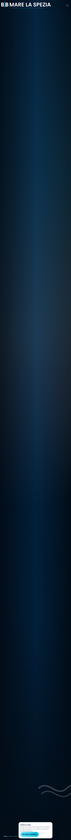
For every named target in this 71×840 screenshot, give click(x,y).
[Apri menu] (67, 5)
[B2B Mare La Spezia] (26, 5)
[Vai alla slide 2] (11, 836)
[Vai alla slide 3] (18, 836)
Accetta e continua (29, 834)
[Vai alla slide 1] (5, 836)
